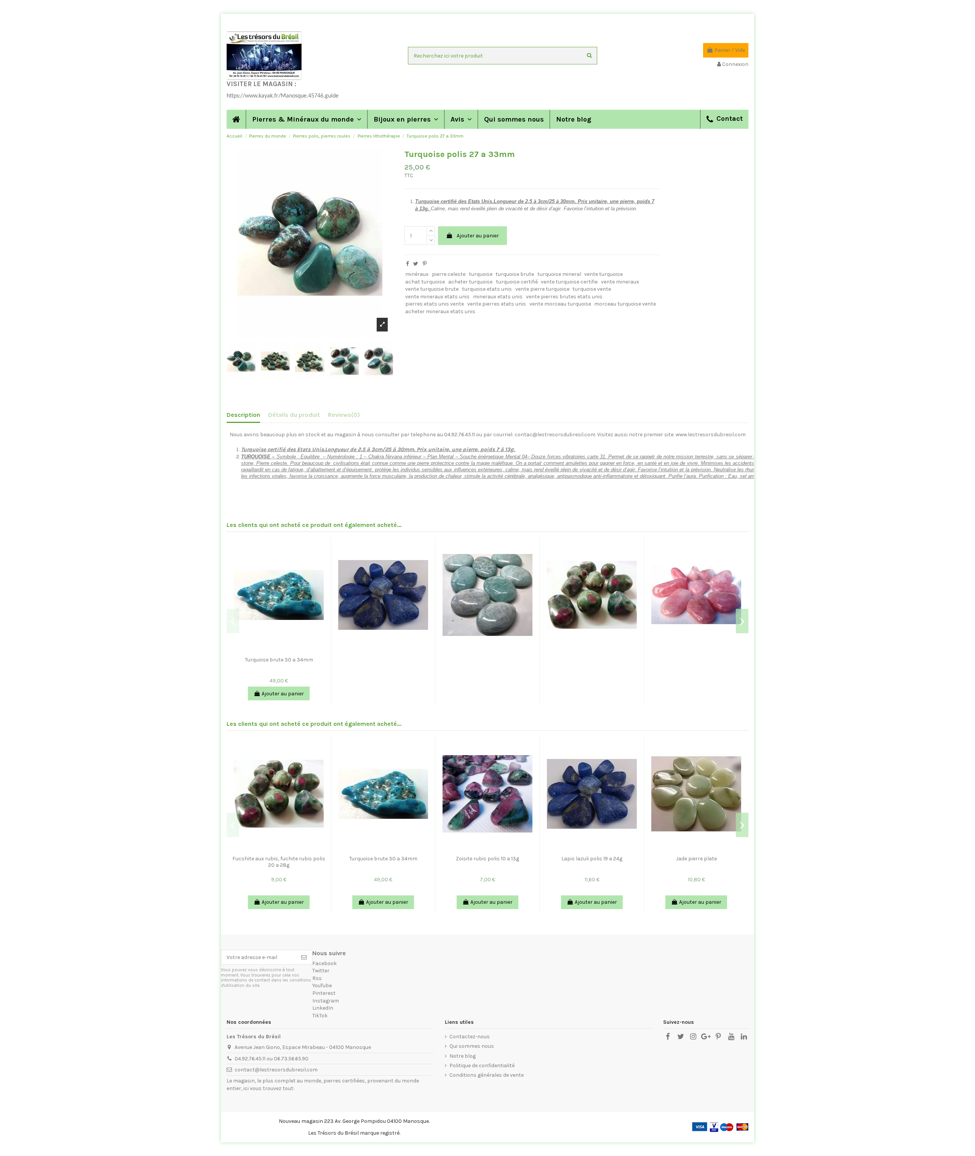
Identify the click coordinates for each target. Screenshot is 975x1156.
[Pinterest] (425, 264)
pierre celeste (448, 274)
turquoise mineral (559, 274)
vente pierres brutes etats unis (564, 296)
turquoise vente (591, 289)
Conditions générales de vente (486, 1075)
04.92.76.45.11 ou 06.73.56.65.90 (271, 1058)
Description (243, 414)
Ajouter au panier (478, 235)
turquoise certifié (517, 282)
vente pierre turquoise (542, 289)
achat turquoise (425, 282)
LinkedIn (322, 1008)
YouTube (322, 985)
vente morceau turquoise (560, 304)
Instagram (325, 1000)
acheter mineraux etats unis (440, 311)
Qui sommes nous (471, 1046)
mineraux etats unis (498, 296)
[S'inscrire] (304, 957)
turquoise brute (514, 274)
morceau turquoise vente (625, 304)
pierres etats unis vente (434, 304)
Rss (317, 978)
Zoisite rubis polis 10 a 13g (487, 858)
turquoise (480, 274)
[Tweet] (415, 264)
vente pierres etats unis (496, 304)
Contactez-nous (469, 1036)
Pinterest (324, 993)
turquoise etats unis (487, 289)
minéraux (416, 274)
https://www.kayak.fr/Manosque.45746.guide (283, 96)
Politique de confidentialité (482, 1065)
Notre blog (462, 1056)
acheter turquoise (470, 282)
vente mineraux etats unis (437, 296)
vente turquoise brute (432, 289)
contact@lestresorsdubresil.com (276, 1069)
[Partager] (407, 264)
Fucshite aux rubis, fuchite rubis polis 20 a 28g (278, 861)
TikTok (320, 1015)
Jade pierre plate (696, 858)
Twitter (320, 970)
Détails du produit (294, 414)
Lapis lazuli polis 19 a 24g (591, 858)
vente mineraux (620, 282)
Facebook (324, 963)
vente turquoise (603, 274)
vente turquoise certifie (569, 282)
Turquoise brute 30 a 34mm (279, 659)
